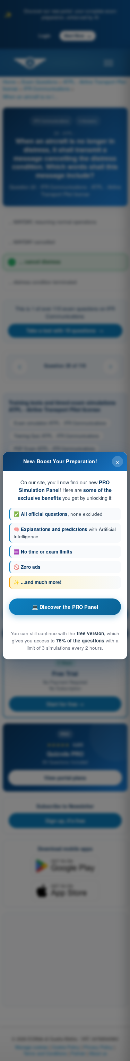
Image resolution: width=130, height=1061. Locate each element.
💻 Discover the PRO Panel (65, 606)
